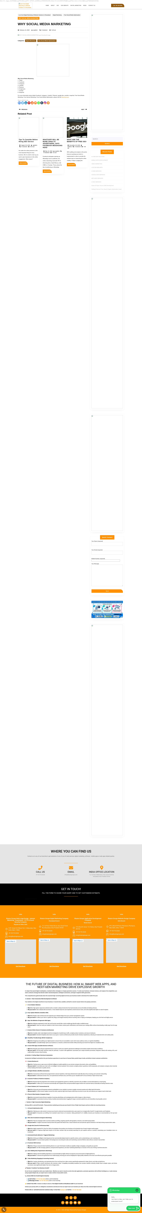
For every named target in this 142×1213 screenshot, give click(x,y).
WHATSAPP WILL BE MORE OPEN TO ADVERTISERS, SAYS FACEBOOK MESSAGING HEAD (52, 143)
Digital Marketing (75, 5)
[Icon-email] (75, 1197)
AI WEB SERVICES (96, 171)
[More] (48, 102)
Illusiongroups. (65, 97)
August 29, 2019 (25, 145)
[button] (137, 1190)
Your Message (95, 563)
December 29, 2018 (74, 145)
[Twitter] (22, 102)
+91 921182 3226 (40, 1179)
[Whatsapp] (38, 102)
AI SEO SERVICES (96, 182)
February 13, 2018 (25, 30)
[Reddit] (32, 102)
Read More (24, 162)
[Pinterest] (29, 102)
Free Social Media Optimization (72, 15)
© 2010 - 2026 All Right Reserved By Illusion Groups (71, 1210)
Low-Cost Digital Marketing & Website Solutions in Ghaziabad (34, 15)
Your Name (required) (97, 541)
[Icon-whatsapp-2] (71, 1197)
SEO (58, 5)
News (84, 5)
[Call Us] (40, 868)
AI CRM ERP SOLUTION (97, 156)
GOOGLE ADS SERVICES (98, 174)
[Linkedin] (25, 102)
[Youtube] (75, 1202)
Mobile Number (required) (98, 558)
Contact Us (91, 5)
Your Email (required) (97, 550)
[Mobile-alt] (67, 1197)
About (53, 5)
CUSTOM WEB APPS (97, 167)
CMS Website (64, 5)
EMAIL (71, 872)
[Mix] (35, 102)
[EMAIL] (71, 868)
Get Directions (20, 966)
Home (47, 5)
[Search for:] (107, 139)
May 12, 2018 (48, 151)
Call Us (40, 872)
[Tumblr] (41, 102)
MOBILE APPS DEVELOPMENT (99, 160)
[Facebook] (19, 102)
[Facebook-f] (62, 1202)
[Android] (79, 1202)
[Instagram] (45, 102)
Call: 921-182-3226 (118, 5)
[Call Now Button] (3, 1209)
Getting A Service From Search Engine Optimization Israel (106, 189)
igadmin (35, 30)
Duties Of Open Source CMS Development (102, 185)
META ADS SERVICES (97, 178)
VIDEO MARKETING (96, 163)
